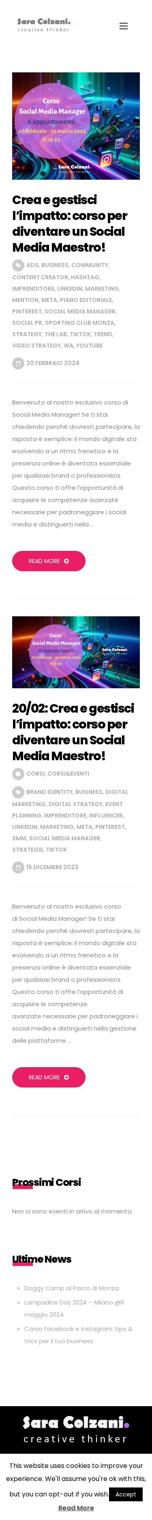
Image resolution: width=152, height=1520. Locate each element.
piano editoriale (86, 300)
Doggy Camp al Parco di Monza (71, 1288)
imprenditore (33, 289)
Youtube (89, 345)
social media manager (80, 311)
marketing (102, 289)
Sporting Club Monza (79, 323)
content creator (40, 277)
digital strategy (76, 804)
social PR (27, 323)
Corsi (35, 774)
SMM (19, 838)
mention (25, 300)
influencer (106, 815)
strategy (27, 334)
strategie (27, 850)
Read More (44, 561)
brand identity (49, 792)
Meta (49, 300)
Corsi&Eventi (68, 774)
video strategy (36, 345)
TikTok (80, 334)
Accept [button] (126, 1494)
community (89, 265)
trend (103, 334)
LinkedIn (69, 289)
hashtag (85, 277)
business (55, 265)
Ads (32, 265)
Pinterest (27, 311)
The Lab (56, 334)
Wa (68, 345)
